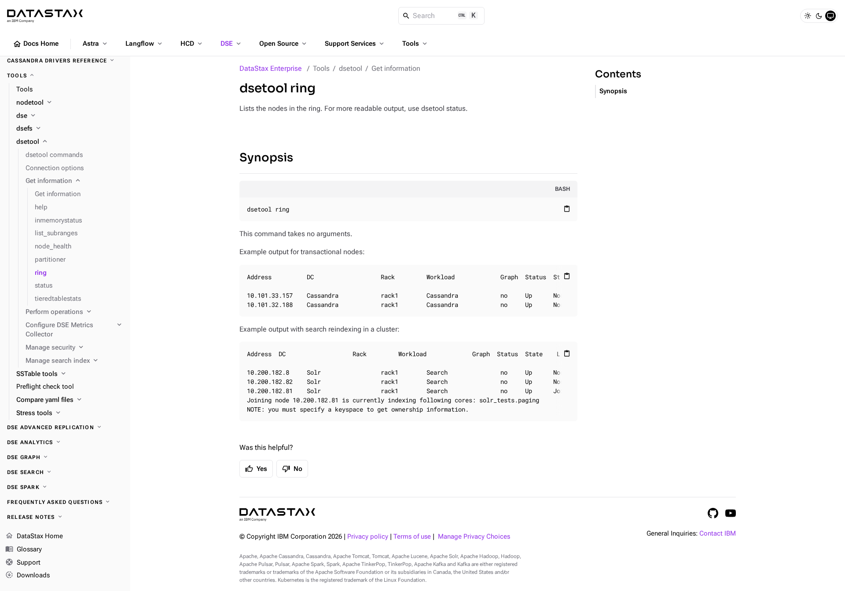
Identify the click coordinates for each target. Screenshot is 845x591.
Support (22, 562)
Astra (96, 43)
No (292, 469)
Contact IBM (717, 533)
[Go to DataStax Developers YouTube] (730, 513)
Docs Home (36, 44)
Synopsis (266, 157)
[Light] (807, 16)
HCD (192, 43)
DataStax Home (34, 536)
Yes (256, 469)
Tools (415, 43)
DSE (231, 43)
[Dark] (819, 16)
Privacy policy (367, 536)
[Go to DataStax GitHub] (713, 513)
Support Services (355, 43)
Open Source (283, 43)
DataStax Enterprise (270, 68)
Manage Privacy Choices (474, 536)
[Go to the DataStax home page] (277, 515)
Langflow (144, 43)
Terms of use (412, 536)
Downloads (27, 575)
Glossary (23, 548)
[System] (830, 16)
